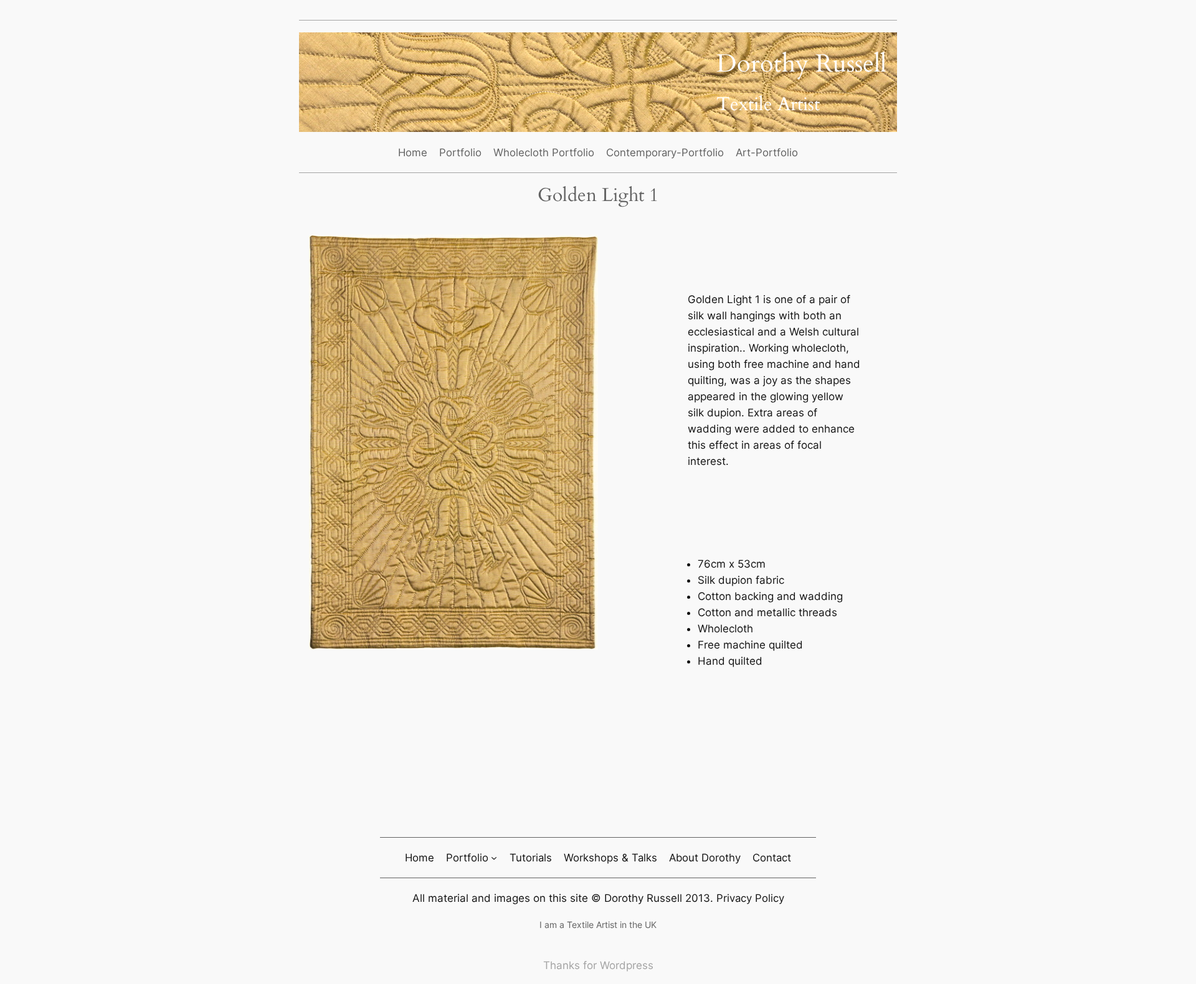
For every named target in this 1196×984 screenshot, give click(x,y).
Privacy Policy (750, 898)
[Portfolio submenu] (494, 858)
